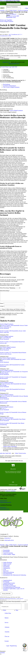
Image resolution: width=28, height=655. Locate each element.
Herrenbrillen (6, 551)
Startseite (2, 544)
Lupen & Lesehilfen (8, 553)
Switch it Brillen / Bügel (9, 554)
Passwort (12, 6)
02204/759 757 (6, 62)
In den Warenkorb (5, 58)
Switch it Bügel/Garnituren (6, 21)
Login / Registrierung (11, 645)
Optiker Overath (7, 564)
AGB (4, 569)
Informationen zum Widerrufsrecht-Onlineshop (14, 575)
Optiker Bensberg (7, 562)
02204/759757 (3, 501)
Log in (8, 11)
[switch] (24, 650)
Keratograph (6, 581)
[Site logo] (2, 10)
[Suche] (5, 7)
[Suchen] (26, 600)
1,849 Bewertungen (13, 484)
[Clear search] (23, 607)
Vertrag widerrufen (6, 593)
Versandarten (6, 566)
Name (2, 303)
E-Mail (2, 306)
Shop (7, 544)
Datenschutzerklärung (8, 572)
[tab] (6, 84)
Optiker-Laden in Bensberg (10, 446)
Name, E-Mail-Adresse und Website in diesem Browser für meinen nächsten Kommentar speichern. (13, 310)
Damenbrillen (6, 550)
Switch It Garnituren (10, 491)
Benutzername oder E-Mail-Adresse (13, 1)
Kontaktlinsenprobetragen (9, 586)
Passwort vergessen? (11, 14)
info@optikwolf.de (4, 509)
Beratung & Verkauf (8, 584)
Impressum (5, 570)
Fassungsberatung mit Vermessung (11, 587)
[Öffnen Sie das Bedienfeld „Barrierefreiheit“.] (0, 654)
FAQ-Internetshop (7, 573)
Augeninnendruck (7, 580)
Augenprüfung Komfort (9, 583)
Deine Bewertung (5, 288)
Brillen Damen (13, 544)
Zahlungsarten (6, 568)
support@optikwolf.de (14, 63)
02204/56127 (3, 507)
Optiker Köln (6, 565)
